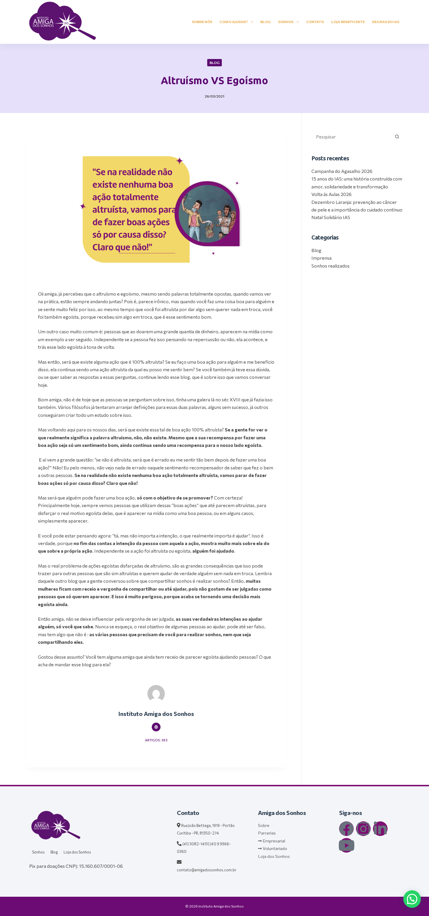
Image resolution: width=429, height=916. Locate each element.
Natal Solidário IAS (330, 217)
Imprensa (321, 258)
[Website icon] (156, 727)
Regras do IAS (385, 22)
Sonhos (285, 22)
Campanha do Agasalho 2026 (341, 171)
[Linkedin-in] (380, 828)
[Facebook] (346, 828)
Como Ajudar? (233, 22)
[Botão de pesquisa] (396, 136)
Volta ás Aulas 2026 (331, 194)
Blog (265, 22)
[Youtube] (346, 845)
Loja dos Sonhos (77, 852)
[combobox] (351, 136)
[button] (412, 899)
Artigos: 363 (156, 740)
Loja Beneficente (348, 22)
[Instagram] (363, 828)
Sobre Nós (202, 22)
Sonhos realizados (330, 265)
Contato (315, 22)
